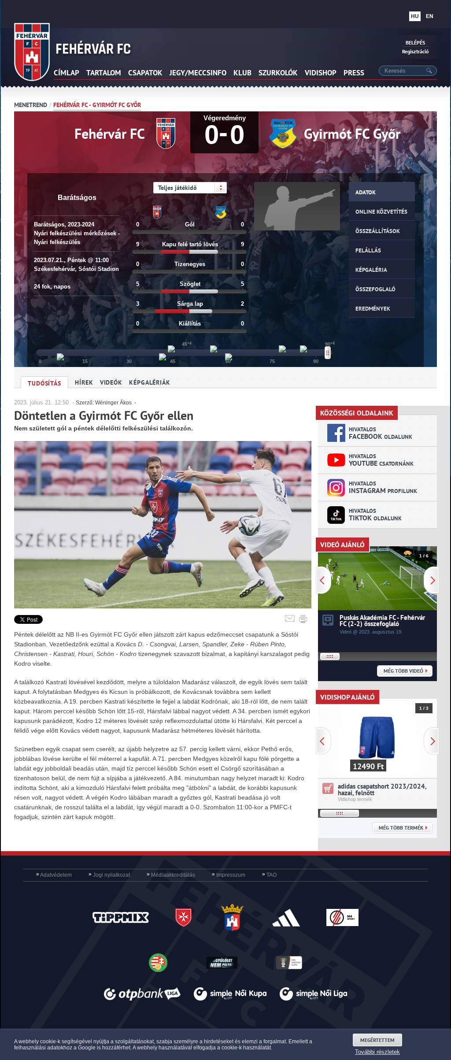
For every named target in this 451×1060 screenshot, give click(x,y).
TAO (269, 875)
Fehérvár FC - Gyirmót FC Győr (97, 105)
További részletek (377, 1052)
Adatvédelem (54, 875)
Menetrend (30, 105)
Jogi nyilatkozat (109, 875)
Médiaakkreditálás (171, 875)
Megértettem (377, 1040)
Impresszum (228, 875)
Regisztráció (415, 51)
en (429, 16)
